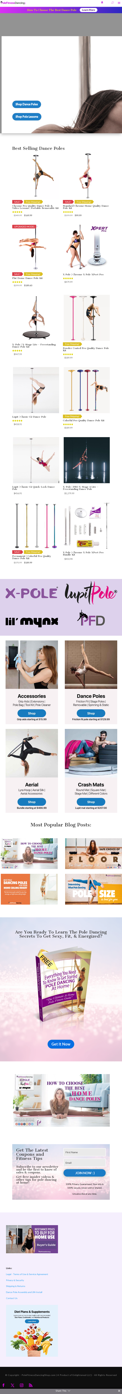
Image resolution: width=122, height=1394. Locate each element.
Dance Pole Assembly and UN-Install (24, 1292)
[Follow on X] (12, 1385)
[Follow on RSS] (30, 1385)
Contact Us (11, 1298)
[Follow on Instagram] (21, 1385)
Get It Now (60, 1044)
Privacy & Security (15, 1280)
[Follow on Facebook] (3, 1385)
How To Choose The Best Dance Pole (52, 10)
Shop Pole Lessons (27, 117)
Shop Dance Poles (27, 104)
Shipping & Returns (15, 1286)
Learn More (88, 9)
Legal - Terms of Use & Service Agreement (27, 1274)
